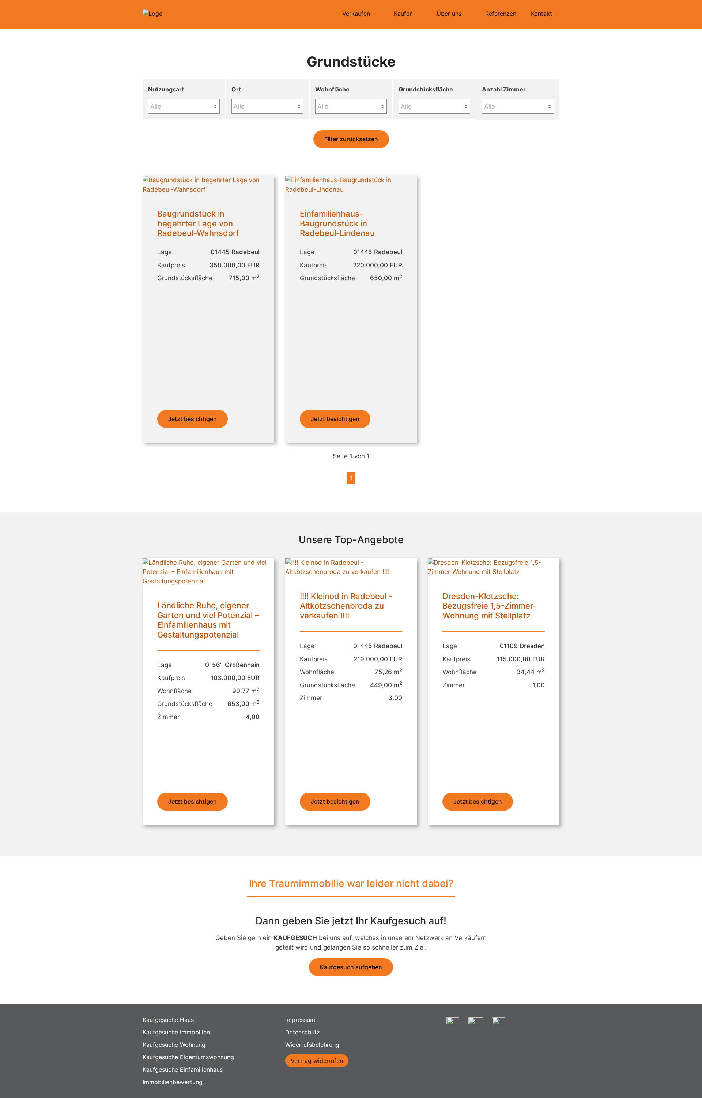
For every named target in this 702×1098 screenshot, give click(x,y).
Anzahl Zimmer (504, 89)
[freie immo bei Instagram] (452, 1027)
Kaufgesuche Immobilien (176, 1032)
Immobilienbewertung (173, 1082)
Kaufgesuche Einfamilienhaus (183, 1069)
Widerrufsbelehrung (312, 1044)
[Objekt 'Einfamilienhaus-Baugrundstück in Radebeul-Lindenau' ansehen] (351, 189)
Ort (236, 89)
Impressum (300, 1019)
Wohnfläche (332, 89)
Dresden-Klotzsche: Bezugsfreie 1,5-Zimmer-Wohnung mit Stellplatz (489, 605)
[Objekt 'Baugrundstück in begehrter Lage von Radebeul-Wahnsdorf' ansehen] (208, 189)
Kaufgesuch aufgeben (351, 967)
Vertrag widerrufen (317, 1060)
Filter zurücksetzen (351, 139)
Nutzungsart (166, 89)
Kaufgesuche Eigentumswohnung (188, 1057)
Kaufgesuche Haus (168, 1019)
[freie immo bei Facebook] (475, 1027)
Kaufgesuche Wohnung (174, 1044)
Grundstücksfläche (426, 89)
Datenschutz (302, 1032)
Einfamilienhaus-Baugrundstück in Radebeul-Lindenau (337, 223)
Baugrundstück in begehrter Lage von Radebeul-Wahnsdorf (198, 223)
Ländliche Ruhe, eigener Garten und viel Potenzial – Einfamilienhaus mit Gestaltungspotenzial (208, 620)
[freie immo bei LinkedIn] (498, 1027)
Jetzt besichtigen (192, 418)
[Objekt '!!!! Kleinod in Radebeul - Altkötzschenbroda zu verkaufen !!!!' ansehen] (351, 571)
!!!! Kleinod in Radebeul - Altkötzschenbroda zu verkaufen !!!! (346, 605)
